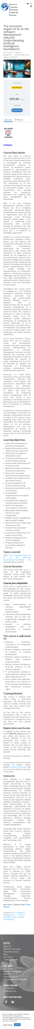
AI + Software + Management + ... (14, 913)
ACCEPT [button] (17, 1024)
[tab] (8, 119)
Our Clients (8, 957)
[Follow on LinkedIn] (12, 1002)
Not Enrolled (17, 87)
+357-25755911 (9, 988)
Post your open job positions (15, 979)
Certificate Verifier (10, 960)
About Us (7, 946)
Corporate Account (11, 952)
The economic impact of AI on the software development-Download (17, 557)
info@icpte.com (9, 991)
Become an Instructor (12, 971)
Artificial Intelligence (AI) (22, 55)
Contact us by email (17, 767)
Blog (5, 954)
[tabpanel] (17, 524)
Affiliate (6, 974)
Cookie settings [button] (8, 1025)
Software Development (10, 57)
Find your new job (10, 977)
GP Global (8, 52)
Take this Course (17, 110)
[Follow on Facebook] (6, 1002)
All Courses (7, 969)
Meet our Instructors (11, 949)
